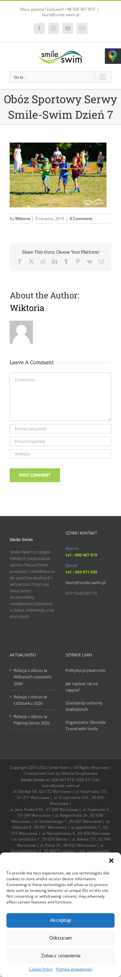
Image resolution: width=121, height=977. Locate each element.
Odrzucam (60, 938)
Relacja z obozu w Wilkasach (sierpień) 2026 (32, 676)
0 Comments (81, 218)
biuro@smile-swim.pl (60, 14)
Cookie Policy (41, 969)
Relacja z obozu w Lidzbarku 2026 (30, 700)
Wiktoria (22, 218)
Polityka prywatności (74, 969)
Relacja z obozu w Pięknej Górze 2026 (32, 719)
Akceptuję (60, 920)
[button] (111, 860)
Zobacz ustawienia (60, 955)
